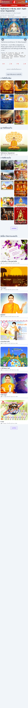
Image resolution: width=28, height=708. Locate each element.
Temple (15, 55)
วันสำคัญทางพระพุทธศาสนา (15, 17)
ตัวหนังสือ (11, 55)
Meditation (16, 56)
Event (11, 56)
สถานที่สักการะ (5, 55)
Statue (7, 56)
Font (11, 58)
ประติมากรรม (11, 52)
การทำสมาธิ (9, 54)
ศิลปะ (16, 52)
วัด (6, 52)
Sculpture (21, 55)
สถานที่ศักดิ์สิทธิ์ (16, 54)
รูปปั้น (22, 52)
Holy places (22, 56)
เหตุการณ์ (4, 54)
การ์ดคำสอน (14, 5)
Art (25, 55)
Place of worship (5, 58)
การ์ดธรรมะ (4, 17)
